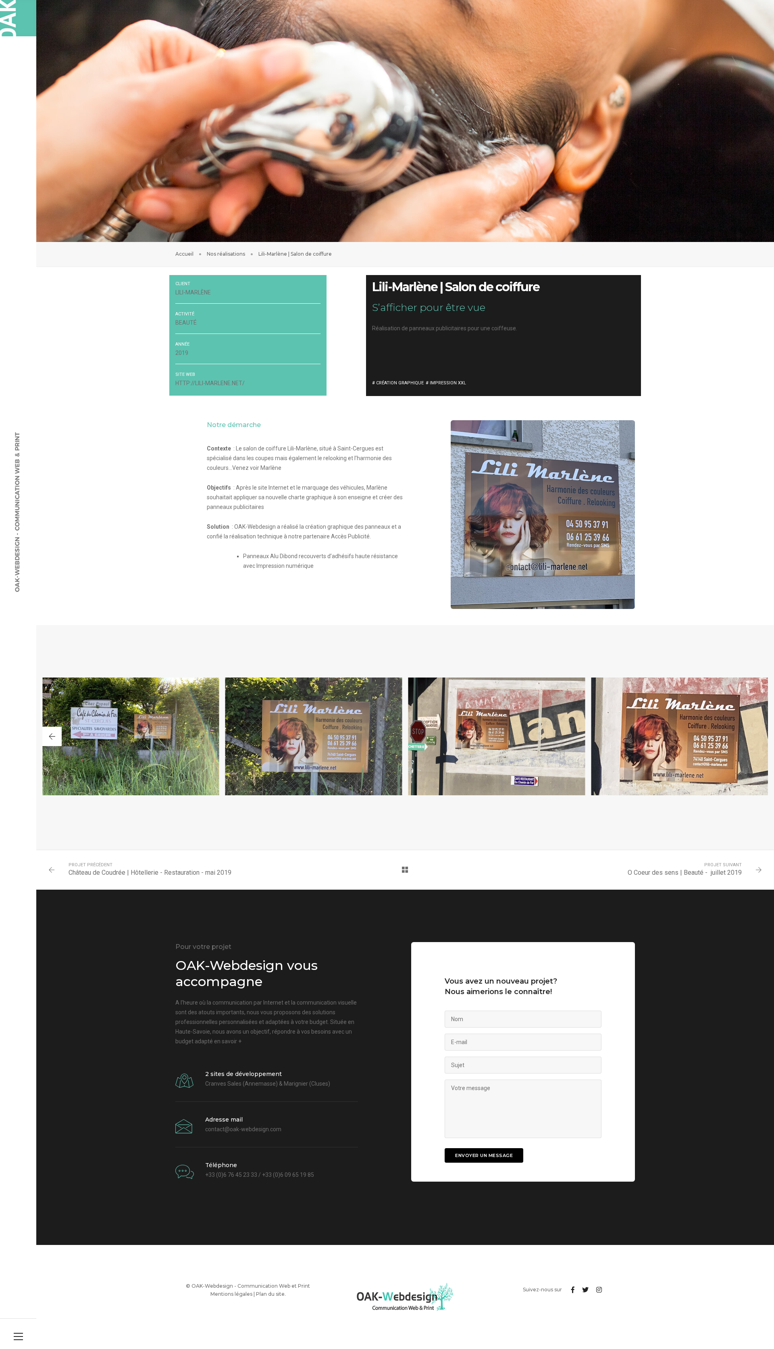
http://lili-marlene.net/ (210, 383)
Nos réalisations (226, 254)
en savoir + (227, 1041)
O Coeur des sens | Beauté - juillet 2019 (685, 872)
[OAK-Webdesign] (18, 18)
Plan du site (270, 1294)
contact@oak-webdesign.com (243, 1129)
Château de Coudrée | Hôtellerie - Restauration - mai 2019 (150, 872)
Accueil (184, 254)
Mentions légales (231, 1294)
